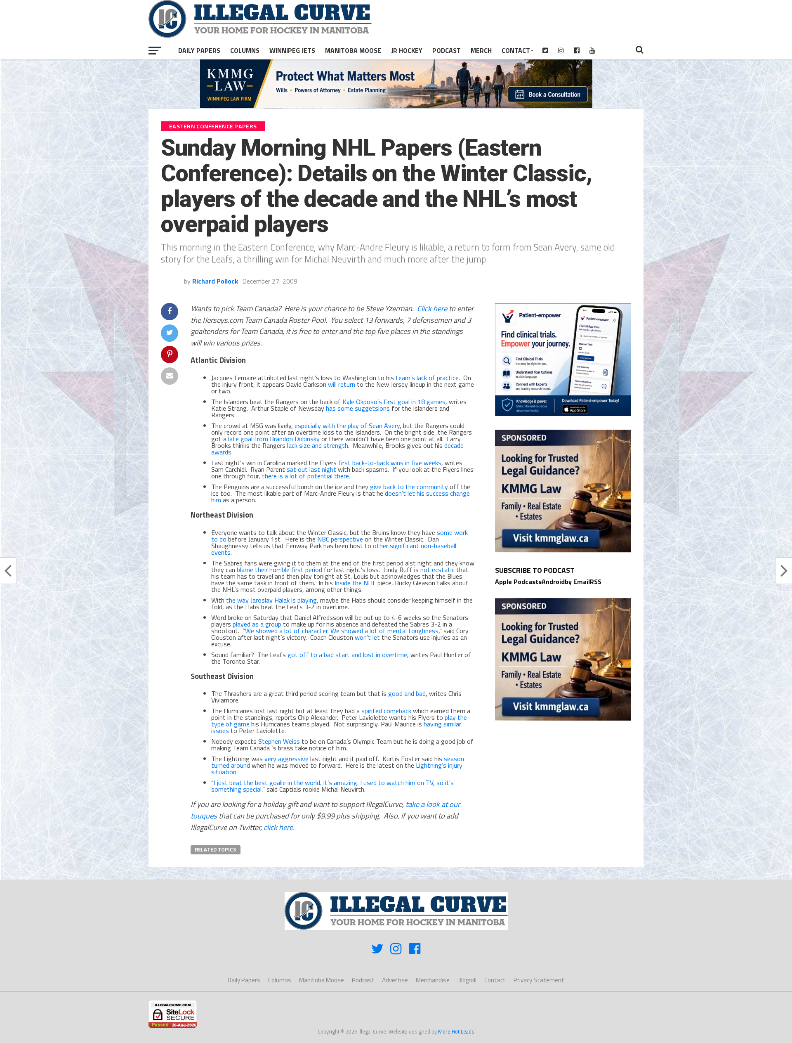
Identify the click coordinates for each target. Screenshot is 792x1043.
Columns (244, 50)
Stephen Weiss (279, 741)
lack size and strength (317, 445)
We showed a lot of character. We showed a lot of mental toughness (341, 631)
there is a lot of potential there (305, 476)
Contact (516, 50)
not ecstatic (437, 570)
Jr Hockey (406, 50)
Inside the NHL (355, 583)
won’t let (367, 637)
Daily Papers (199, 50)
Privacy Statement (539, 980)
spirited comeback (386, 711)
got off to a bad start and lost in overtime (347, 655)
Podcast (446, 50)
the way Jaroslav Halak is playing (271, 600)
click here (278, 827)
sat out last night (311, 469)
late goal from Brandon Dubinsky (274, 439)
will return (341, 384)
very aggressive (286, 759)
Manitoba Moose (353, 50)
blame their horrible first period (279, 570)
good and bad (407, 693)
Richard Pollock (215, 281)
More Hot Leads (456, 1031)
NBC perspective (340, 539)
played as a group (257, 624)
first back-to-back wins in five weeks (389, 463)
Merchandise (433, 980)
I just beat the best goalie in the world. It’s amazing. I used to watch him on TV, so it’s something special (332, 786)
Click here (432, 308)
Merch (481, 50)
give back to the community (409, 487)
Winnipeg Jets (292, 50)
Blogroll (466, 980)
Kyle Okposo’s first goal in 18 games (394, 402)
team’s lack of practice (427, 378)
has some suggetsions (358, 408)
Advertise (395, 980)
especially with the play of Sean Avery (347, 425)
